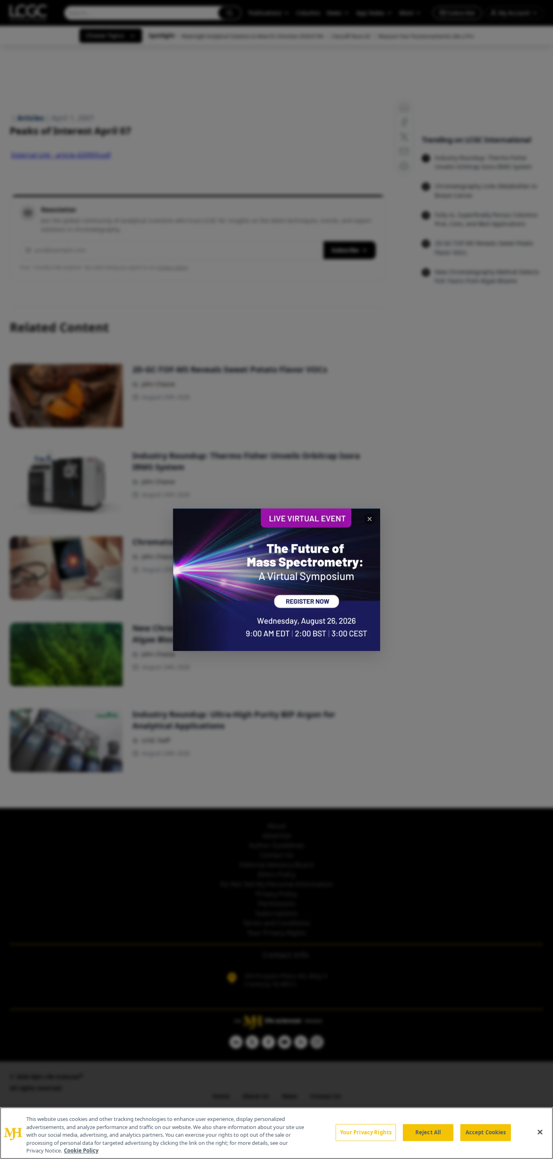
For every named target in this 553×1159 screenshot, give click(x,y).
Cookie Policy (81, 1150)
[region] (276, 1133)
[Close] (540, 1132)
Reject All (428, 1132)
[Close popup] (369, 519)
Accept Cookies (486, 1132)
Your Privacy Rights (365, 1132)
